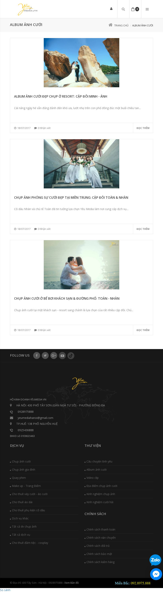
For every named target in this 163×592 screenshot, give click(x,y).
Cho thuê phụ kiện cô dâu (28, 510)
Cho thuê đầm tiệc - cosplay (30, 543)
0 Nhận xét (44, 128)
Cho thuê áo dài (22, 502)
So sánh (5, 590)
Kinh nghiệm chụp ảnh (100, 494)
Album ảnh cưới (96, 469)
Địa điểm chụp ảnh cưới (101, 486)
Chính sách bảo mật (99, 554)
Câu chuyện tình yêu (99, 461)
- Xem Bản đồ (71, 582)
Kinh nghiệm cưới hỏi (99, 502)
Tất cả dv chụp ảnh (24, 526)
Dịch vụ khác (20, 518)
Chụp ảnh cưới (21, 461)
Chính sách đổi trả (98, 546)
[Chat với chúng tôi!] (156, 574)
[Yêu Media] (27, 9)
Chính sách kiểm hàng (100, 562)
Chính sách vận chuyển (101, 537)
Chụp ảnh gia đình (23, 469)
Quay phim (19, 478)
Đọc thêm (143, 128)
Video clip (92, 478)
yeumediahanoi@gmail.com (35, 418)
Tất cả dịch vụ (21, 534)
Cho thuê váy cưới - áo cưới (30, 494)
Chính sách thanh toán (100, 529)
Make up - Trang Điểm (26, 486)
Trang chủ (121, 25)
